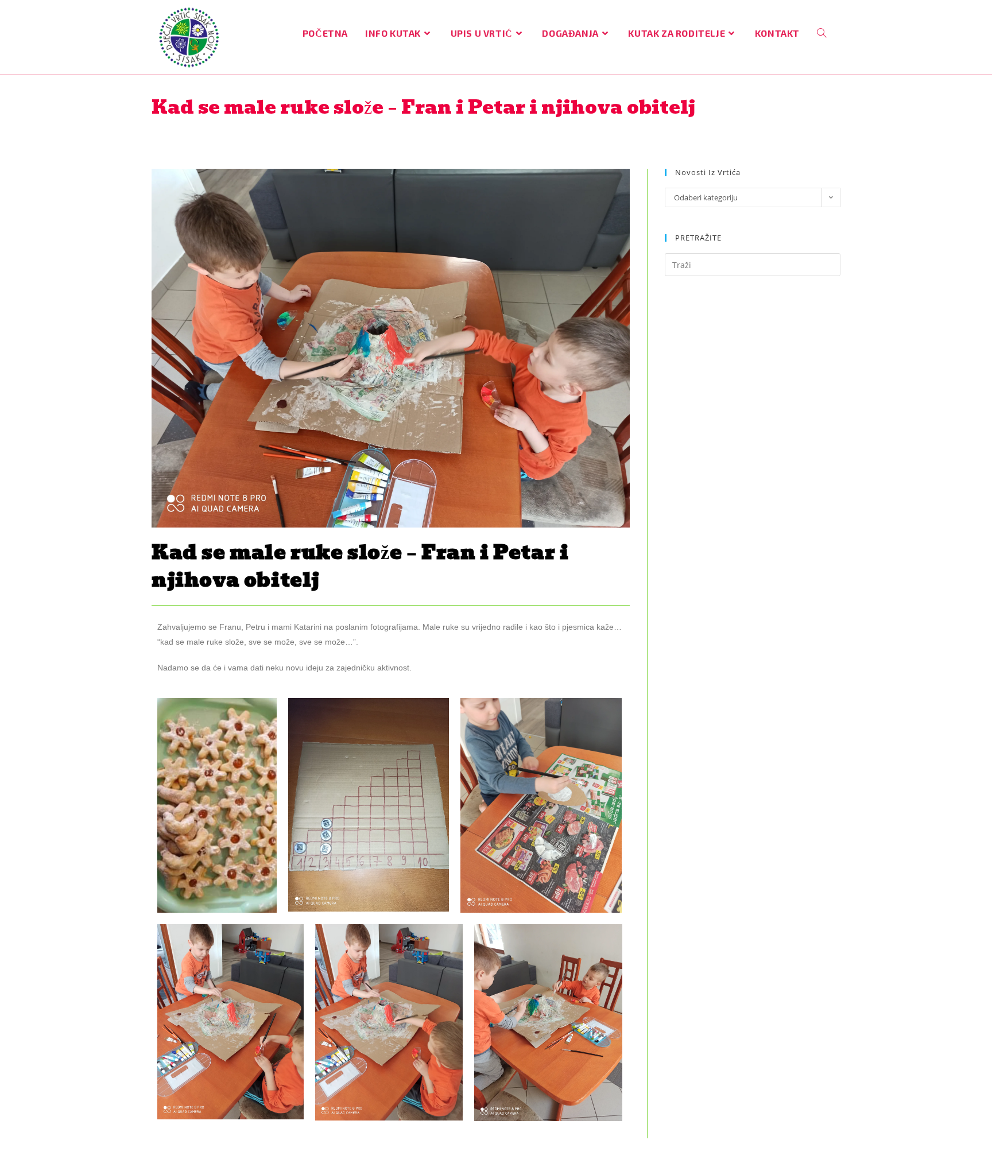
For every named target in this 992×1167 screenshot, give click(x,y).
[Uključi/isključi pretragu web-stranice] (821, 33)
